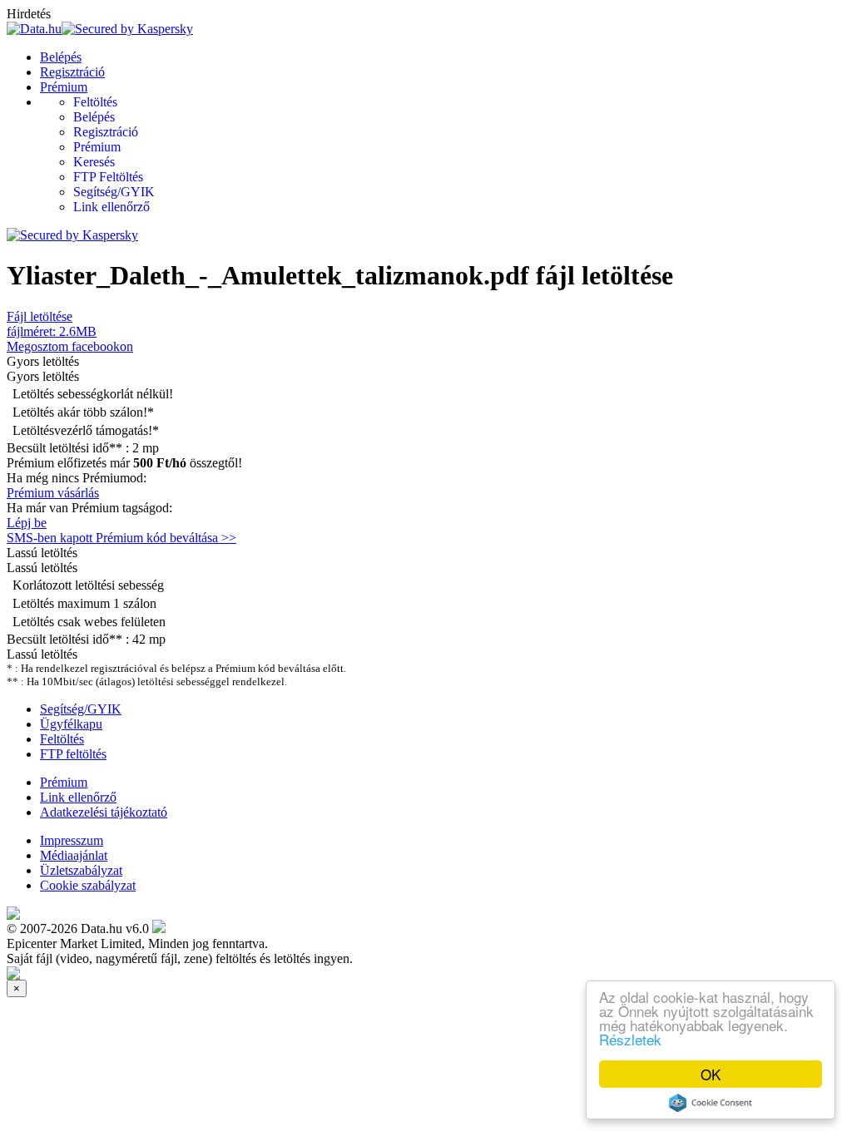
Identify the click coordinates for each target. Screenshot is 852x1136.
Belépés (61, 57)
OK (711, 1074)
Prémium (63, 87)
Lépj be (27, 523)
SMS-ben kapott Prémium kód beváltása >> (121, 538)
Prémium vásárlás (53, 493)
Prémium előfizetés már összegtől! (124, 463)
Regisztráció (72, 72)
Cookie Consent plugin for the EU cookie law (710, 1103)
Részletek (630, 1039)
